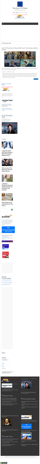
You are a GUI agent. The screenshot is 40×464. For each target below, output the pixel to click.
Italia (11, 237)
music (24, 75)
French (6, 75)
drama (17, 74)
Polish (8, 76)
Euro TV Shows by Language (7, 282)
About (3, 364)
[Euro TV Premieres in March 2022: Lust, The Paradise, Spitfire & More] (20, 51)
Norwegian (34, 75)
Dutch (23, 74)
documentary (14, 74)
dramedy (20, 74)
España (6, 236)
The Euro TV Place (19, 8)
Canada (3, 236)
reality (10, 76)
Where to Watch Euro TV (6, 284)
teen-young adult (34, 76)
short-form (18, 76)
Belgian (19, 73)
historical (12, 75)
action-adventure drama (7, 73)
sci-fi (16, 76)
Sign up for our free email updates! (20, 18)
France (3, 109)
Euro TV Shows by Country (6, 280)
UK (2, 110)
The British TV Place (8, 395)
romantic (13, 76)
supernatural (26, 76)
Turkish (6, 77)
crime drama (4, 74)
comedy (30, 73)
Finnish (36, 74)
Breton (24, 73)
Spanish (22, 76)
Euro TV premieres (27, 74)
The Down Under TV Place (28, 399)
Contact (3, 363)
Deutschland (4, 237)
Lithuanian (18, 75)
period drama (4, 76)
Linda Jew (4, 71)
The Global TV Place (8, 436)
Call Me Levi (6, 120)
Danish (10, 74)
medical (21, 75)
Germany (6, 109)
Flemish (3, 75)
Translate (26, 12)
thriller (3, 77)
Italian (15, 75)
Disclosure (4, 368)
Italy (9, 109)
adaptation (13, 73)
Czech (8, 74)
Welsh (14, 77)
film (33, 74)
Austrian (16, 73)
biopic (22, 73)
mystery (26, 75)
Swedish (29, 76)
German (9, 75)
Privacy (3, 366)
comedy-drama (34, 73)
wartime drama (10, 77)
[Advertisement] (20, 33)
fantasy (32, 74)
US (5, 239)
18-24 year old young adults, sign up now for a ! (29, 431)
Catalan (27, 73)
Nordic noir (30, 75)
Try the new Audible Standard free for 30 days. (28, 420)
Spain (11, 109)
